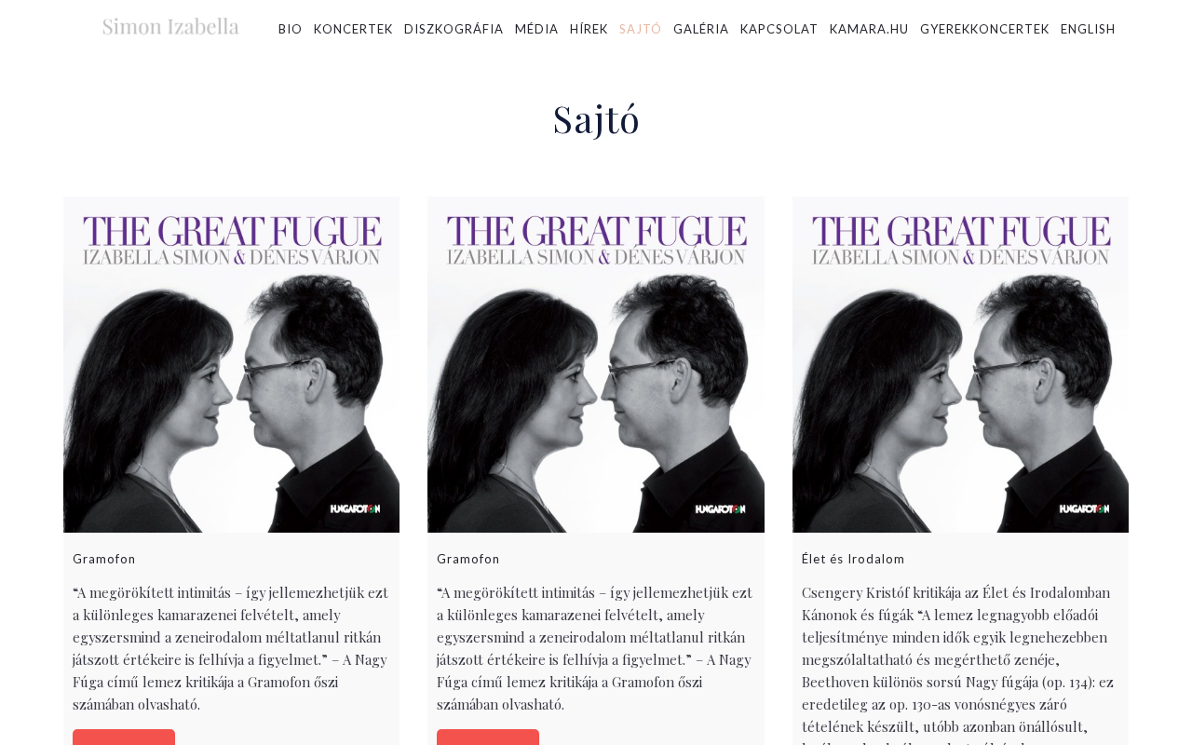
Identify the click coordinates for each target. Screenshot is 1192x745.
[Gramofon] (231, 364)
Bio (290, 28)
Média (537, 28)
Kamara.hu (869, 28)
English (1088, 28)
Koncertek (353, 28)
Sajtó (640, 28)
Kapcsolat (779, 28)
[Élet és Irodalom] (960, 364)
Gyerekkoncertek (985, 28)
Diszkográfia (454, 28)
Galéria (701, 28)
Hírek (589, 28)
